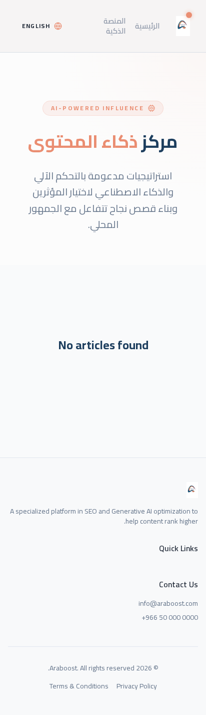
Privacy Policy (136, 686)
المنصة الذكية (115, 26)
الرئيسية (147, 26)
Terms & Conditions (79, 686)
